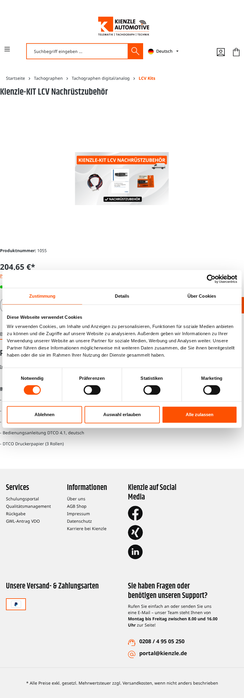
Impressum (78, 513)
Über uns (76, 499)
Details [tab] (122, 296)
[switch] (92, 390)
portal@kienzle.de (163, 653)
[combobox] (77, 51)
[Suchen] (135, 51)
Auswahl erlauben (122, 414)
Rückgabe (16, 513)
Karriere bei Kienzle (87, 528)
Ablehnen (44, 414)
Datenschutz (79, 521)
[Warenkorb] (236, 51)
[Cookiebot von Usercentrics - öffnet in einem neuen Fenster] (211, 278)
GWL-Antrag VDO (23, 521)
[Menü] (7, 49)
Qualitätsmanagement (28, 506)
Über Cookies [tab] (201, 296)
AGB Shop (77, 506)
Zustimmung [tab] (42, 296)
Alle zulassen (199, 414)
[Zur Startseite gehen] (124, 26)
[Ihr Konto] (221, 51)
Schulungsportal (22, 499)
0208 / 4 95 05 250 (161, 641)
